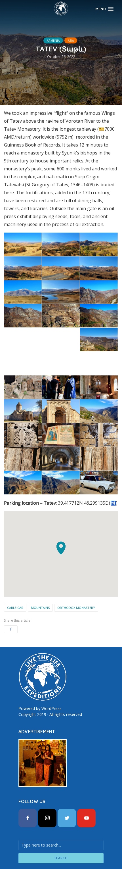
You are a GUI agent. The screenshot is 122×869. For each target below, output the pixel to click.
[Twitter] (67, 818)
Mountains (40, 607)
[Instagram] (47, 818)
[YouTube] (86, 818)
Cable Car (15, 607)
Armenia (53, 41)
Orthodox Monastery (76, 607)
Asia (71, 41)
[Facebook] (27, 818)
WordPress (51, 708)
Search (61, 858)
